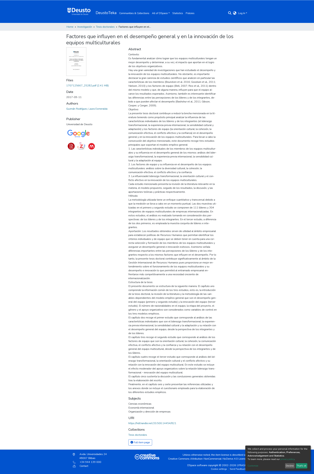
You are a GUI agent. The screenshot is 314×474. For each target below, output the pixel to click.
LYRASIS (242, 465)
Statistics (177, 13)
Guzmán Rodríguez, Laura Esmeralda (86, 109)
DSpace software (197, 465)
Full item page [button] (141, 442)
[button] (234, 13)
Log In (241, 13)
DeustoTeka (106, 12)
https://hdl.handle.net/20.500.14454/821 (152, 423)
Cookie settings (219, 469)
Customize (253, 465)
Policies (190, 13)
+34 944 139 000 (90, 462)
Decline (290, 465)
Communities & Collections (134, 13)
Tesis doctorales (105, 27)
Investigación (84, 27)
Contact (84, 466)
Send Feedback (238, 469)
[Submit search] (230, 13)
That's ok (301, 465)
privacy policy (287, 459)
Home (69, 27)
